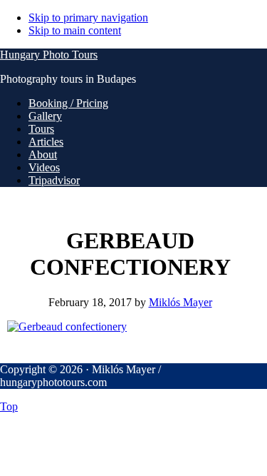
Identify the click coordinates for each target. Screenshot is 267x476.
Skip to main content (74, 30)
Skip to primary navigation (88, 17)
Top (9, 406)
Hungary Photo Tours (49, 55)
